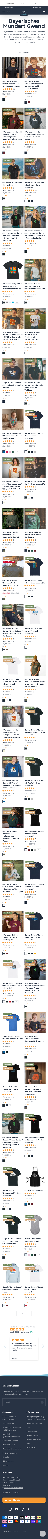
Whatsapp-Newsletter (26, 1505)
